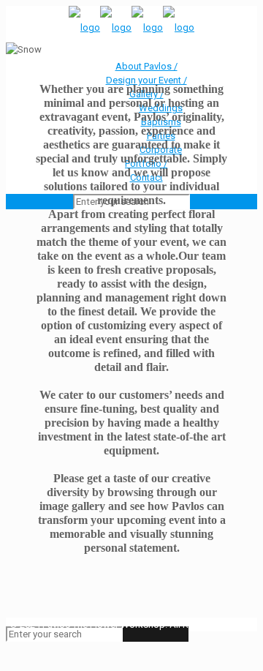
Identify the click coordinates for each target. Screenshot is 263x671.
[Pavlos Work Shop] (131, 27)
